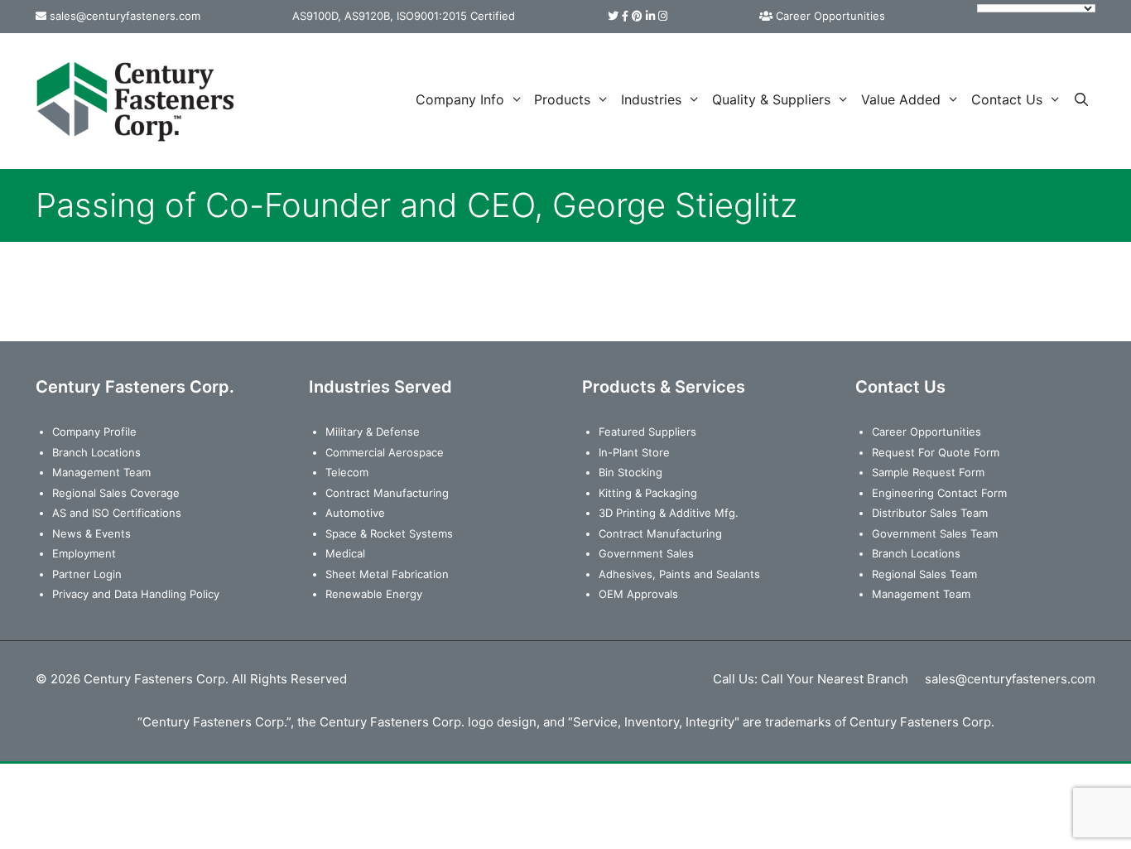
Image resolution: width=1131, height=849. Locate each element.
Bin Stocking (630, 472)
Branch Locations (96, 452)
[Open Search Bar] (1080, 99)
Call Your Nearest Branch (834, 679)
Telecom (346, 472)
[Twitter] (613, 15)
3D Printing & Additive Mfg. (669, 512)
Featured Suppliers (647, 431)
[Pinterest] (637, 15)
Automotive (355, 512)
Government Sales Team (935, 533)
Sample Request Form (928, 472)
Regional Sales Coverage (116, 492)
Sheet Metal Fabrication (387, 574)
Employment (84, 553)
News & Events (91, 533)
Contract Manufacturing (387, 492)
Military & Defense (372, 431)
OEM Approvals (638, 594)
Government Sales (646, 553)
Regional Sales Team (924, 574)
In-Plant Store (634, 452)
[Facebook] (625, 15)
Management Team (101, 472)
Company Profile (94, 431)
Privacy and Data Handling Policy (135, 594)
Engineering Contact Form (939, 492)
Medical (345, 553)
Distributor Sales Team (930, 512)
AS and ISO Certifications (116, 512)
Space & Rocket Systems (389, 533)
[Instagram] (662, 15)
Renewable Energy (373, 594)
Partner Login (87, 574)
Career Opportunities (830, 15)
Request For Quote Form (935, 452)
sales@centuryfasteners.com (125, 15)
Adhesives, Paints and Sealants (679, 574)
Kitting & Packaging (648, 492)
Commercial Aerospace (384, 452)
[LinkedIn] (650, 15)
